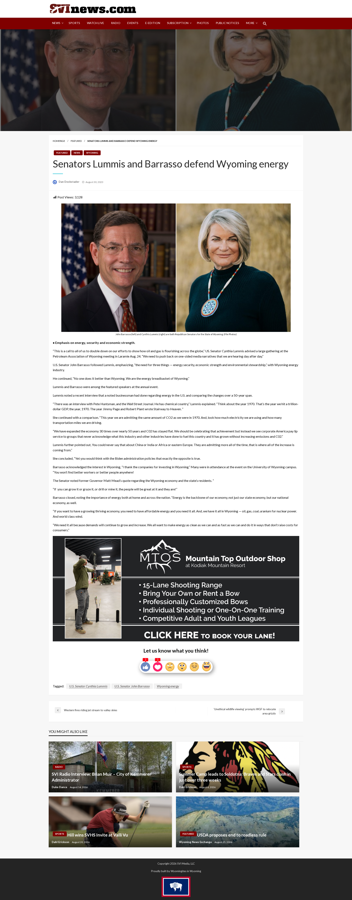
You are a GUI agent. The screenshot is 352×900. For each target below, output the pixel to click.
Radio (115, 23)
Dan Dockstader (69, 181)
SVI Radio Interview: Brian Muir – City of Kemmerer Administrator (101, 776)
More (250, 23)
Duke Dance (60, 787)
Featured (76, 141)
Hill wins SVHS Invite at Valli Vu (97, 834)
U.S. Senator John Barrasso (132, 686)
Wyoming (92, 152)
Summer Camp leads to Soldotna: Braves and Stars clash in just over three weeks (235, 776)
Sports (74, 23)
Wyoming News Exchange (195, 842)
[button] (264, 23)
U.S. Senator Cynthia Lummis (88, 686)
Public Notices (227, 23)
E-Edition (152, 23)
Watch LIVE (95, 23)
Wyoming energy (168, 686)
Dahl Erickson (188, 787)
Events (132, 23)
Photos (203, 23)
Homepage (59, 141)
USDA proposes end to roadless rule (231, 834)
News (56, 23)
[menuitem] (57, 23)
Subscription (177, 23)
